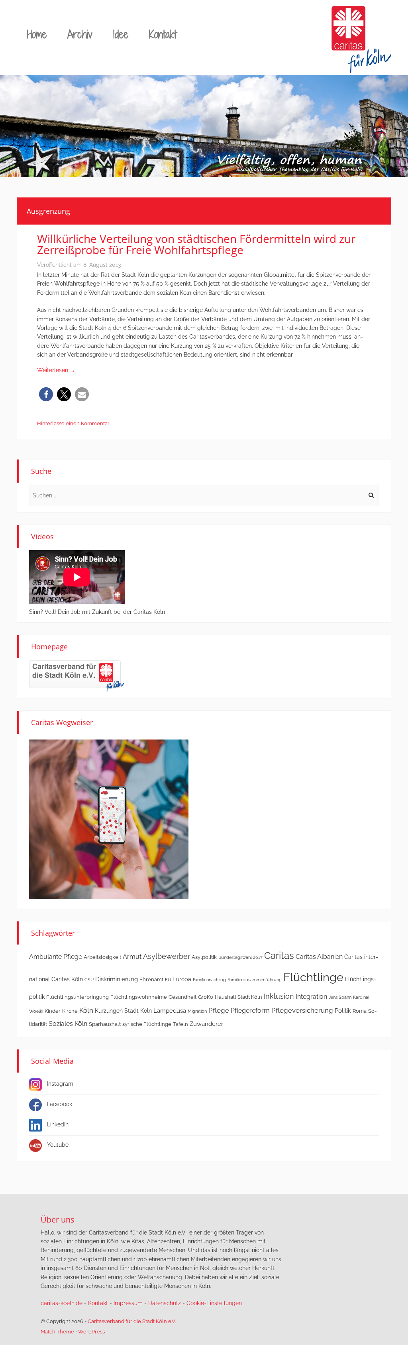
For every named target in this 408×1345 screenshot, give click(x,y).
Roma (360, 1011)
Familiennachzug (209, 979)
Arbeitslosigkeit (102, 957)
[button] (46, 394)
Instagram (60, 1084)
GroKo (205, 997)
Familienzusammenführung (255, 979)
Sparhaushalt (105, 1024)
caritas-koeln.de (61, 1303)
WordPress (91, 1332)
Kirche (70, 1011)
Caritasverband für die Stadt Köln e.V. (132, 1321)
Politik (343, 1010)
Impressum (128, 1303)
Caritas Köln (67, 979)
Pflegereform (250, 1010)
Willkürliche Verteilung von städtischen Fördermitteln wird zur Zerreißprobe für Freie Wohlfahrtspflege (196, 244)
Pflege (218, 1010)
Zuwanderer (206, 1023)
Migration (197, 1011)
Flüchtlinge (313, 977)
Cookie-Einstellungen (214, 1303)
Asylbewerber (166, 956)
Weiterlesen (56, 370)
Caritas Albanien (319, 956)
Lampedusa (169, 1010)
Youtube (58, 1145)
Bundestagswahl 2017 (240, 957)
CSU (89, 979)
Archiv (79, 34)
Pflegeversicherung (302, 1010)
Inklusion (279, 996)
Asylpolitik (204, 957)
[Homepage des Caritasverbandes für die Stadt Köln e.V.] (76, 675)
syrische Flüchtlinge (146, 1024)
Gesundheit (182, 997)
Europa (182, 979)
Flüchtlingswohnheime (138, 997)
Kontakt (163, 34)
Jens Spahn (340, 997)
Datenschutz (164, 1303)
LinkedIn (58, 1124)
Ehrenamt (151, 979)
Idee (120, 34)
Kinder (53, 1011)
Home (37, 34)
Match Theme (57, 1332)
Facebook (59, 1104)
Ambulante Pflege (55, 956)
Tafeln (180, 1024)
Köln (86, 1010)
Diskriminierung (116, 979)
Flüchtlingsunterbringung (77, 997)
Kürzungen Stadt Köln (123, 1011)
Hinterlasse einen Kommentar (73, 423)
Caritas (279, 955)
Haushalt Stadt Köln (238, 997)
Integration (311, 996)
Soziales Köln (68, 1023)
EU (168, 979)
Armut (132, 956)
